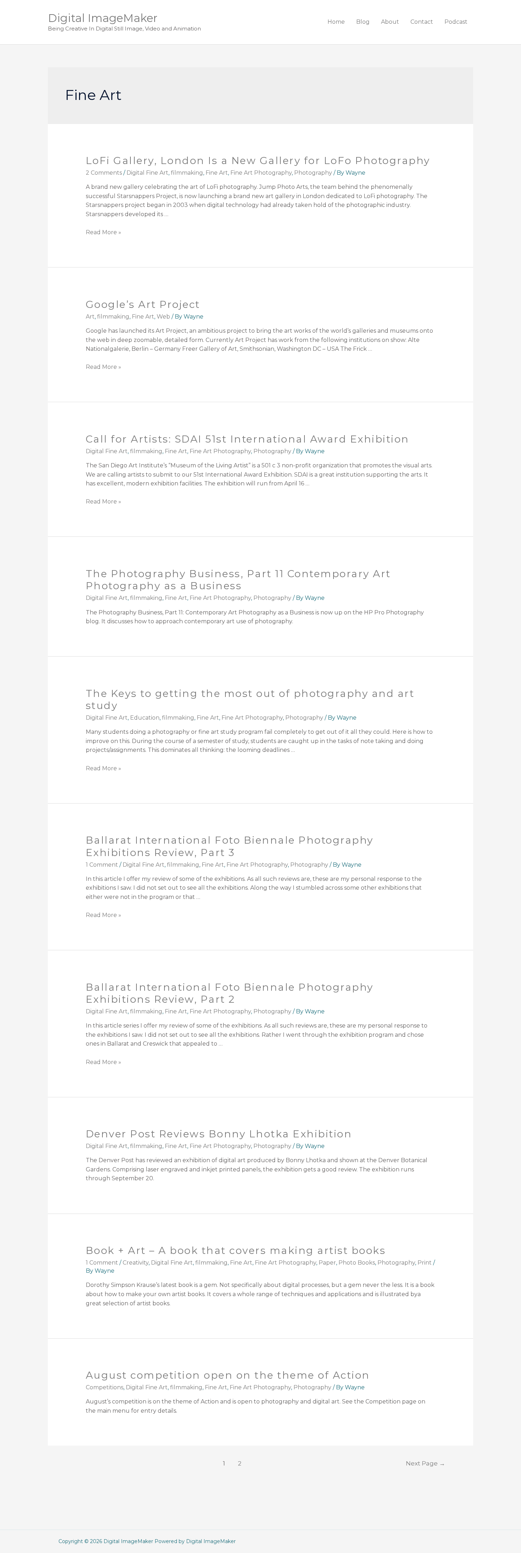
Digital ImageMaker (102, 18)
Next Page (425, 1463)
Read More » (103, 232)
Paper (327, 1262)
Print (425, 1262)
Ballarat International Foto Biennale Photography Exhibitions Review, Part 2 (230, 993)
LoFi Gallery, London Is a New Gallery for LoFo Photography (258, 160)
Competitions (104, 1387)
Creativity (136, 1262)
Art (90, 316)
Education (144, 717)
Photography (313, 172)
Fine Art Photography (261, 172)
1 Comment (102, 864)
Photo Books (356, 1262)
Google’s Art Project (143, 304)
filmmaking (187, 172)
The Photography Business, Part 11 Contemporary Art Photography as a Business (238, 580)
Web (163, 316)
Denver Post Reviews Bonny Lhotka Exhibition (219, 1134)
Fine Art (217, 172)
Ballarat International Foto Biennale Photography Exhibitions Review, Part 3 (230, 846)
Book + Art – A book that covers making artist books (236, 1250)
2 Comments (104, 172)
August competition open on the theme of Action (228, 1375)
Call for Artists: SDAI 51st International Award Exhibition (247, 439)
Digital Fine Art (147, 172)
